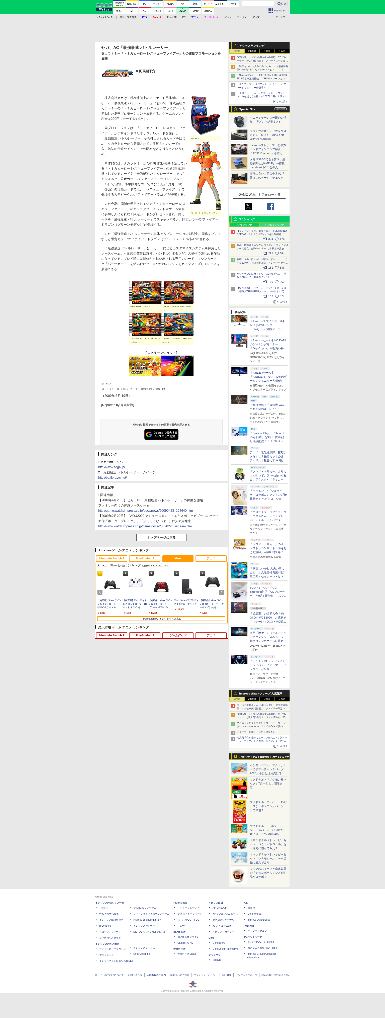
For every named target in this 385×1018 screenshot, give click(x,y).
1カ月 (282, 51)
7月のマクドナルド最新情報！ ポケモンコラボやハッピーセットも (264, 757)
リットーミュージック (189, 907)
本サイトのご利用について (109, 975)
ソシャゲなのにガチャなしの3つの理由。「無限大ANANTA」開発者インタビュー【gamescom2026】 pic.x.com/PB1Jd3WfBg (261, 277)
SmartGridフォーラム (144, 907)
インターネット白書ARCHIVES (116, 960)
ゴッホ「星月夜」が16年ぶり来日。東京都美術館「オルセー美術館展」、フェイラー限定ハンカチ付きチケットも (262, 708)
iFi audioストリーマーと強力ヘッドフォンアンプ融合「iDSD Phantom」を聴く (268, 149)
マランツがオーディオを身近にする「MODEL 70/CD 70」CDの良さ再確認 (268, 135)
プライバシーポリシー (206, 975)
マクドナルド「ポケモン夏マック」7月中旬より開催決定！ (268, 783)
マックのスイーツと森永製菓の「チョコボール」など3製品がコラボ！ (268, 872)
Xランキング (247, 219)
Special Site (247, 109)
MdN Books (219, 942)
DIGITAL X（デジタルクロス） (149, 931)
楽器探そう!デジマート (189, 913)
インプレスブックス (144, 947)
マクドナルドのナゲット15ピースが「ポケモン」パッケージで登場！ (268, 806)
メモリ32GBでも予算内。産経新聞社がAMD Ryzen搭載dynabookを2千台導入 (267, 163)
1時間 (237, 51)
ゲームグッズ (178, 635)
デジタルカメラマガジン (112, 948)
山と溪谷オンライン (188, 936)
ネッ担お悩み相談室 (110, 937)
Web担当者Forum (109, 913)
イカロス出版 (216, 902)
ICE (246, 902)
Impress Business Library (147, 919)
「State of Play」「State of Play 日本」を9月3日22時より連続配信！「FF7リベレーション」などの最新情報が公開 (262, 78)
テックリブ (215, 954)
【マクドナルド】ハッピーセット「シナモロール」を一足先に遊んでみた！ (268, 858)
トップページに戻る (161, 537)
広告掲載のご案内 (156, 975)
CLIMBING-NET (186, 942)
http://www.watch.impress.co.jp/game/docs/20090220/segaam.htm (145, 526)
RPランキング (244, 224)
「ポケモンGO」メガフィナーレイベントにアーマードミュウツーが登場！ (268, 665)
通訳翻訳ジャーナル (223, 919)
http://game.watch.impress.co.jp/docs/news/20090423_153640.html (146, 510)
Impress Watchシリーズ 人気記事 (261, 693)
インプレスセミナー (144, 925)
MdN (211, 937)
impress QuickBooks (259, 919)
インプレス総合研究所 (111, 919)
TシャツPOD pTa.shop (261, 941)
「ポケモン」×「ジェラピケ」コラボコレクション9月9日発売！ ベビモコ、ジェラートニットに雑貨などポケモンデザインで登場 (268, 498)
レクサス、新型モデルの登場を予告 (256, 732)
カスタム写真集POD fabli (262, 947)
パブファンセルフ (257, 930)
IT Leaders (105, 925)
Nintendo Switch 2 (111, 558)
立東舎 (181, 925)
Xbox (177, 558)
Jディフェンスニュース (225, 913)
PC (184, 17)
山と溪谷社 (179, 931)
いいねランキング (274, 224)
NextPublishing (141, 953)
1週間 (267, 51)
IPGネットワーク (253, 936)
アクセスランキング (251, 45)
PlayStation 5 (145, 558)
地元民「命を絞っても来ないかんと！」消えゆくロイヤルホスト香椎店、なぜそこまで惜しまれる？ (262, 741)
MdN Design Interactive (225, 948)
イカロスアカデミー (223, 931)
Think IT (103, 907)
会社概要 (226, 975)
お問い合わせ (135, 975)
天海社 (251, 907)
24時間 (252, 51)
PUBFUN (249, 925)
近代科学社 (179, 948)
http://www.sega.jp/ (111, 467)
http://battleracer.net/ (112, 477)
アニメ (211, 558)
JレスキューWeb (222, 925)
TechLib (217, 959)
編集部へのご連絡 (179, 975)
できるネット (106, 954)
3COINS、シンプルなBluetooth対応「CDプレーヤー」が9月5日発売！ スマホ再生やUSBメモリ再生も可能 (262, 61)
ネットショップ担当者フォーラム (151, 913)
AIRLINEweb (220, 907)
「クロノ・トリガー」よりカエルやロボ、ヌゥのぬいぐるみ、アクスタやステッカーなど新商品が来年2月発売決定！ (268, 479)
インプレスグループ (246, 975)
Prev (100, 592)
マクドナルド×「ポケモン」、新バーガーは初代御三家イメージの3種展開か (268, 830)
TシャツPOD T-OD (188, 919)
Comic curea (254, 913)
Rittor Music (180, 902)
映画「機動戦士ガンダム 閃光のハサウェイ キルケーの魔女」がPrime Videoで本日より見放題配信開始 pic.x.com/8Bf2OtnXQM (263, 248)
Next (222, 592)
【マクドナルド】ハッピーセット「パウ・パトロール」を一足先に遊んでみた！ (268, 844)
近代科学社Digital (187, 953)
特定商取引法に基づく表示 (275, 975)
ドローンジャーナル (110, 931)
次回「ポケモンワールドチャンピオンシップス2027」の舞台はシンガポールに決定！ (268, 636)
